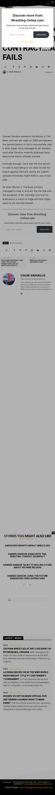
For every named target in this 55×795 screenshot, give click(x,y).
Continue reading (27, 42)
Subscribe (41, 34)
